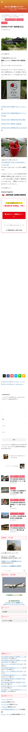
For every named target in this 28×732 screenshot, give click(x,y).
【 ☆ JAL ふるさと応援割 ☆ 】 (14, 602)
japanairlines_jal (19, 384)
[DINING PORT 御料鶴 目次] (16, 375)
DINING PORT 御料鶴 (7, 381)
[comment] (23, 375)
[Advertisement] (14, 303)
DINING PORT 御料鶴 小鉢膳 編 (11, 124)
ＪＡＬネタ (22, 381)
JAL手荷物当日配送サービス (10, 709)
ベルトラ (4, 699)
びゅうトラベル (6, 714)
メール (3, 425)
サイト (3, 432)
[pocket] (12, 375)
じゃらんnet (5, 704)
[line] (19, 375)
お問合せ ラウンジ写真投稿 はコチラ (11, 561)
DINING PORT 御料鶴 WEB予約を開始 (13, 120)
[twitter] (4, 375)
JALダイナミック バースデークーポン (14, 604)
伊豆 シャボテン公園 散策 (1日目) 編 (11, 664)
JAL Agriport (16, 381)
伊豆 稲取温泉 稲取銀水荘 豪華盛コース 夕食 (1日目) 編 (18, 504)
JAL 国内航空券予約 (14, 601)
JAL (14, 384)
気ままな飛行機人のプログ (14, 7)
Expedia (4, 702)
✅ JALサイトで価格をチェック (14, 215)
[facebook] (8, 375)
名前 (3, 419)
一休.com (4, 707)
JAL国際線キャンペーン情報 (14, 595)
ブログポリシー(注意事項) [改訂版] (11, 566)
